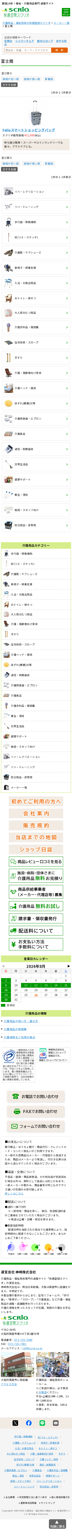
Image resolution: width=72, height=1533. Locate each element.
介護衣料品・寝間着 (57, 1470)
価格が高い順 (32, 79)
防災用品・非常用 (49, 1486)
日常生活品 (35, 1475)
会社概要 (10, 1497)
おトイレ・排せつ (48, 1448)
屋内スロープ (45, 41)
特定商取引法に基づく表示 (33, 1497)
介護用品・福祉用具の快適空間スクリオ (26, 23)
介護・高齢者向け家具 (41, 1453)
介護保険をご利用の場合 (19, 1037)
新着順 (49, 79)
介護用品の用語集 (15, 1029)
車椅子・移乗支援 (50, 1442)
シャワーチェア (24, 41)
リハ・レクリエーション (49, 1481)
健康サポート (53, 1475)
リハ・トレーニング (24, 1486)
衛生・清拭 (18, 1475)
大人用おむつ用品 (16, 1453)
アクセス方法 (9, 1384)
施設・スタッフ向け (20, 1481)
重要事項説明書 (28, 1502)
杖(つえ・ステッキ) (48, 1437)
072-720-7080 (23, 1340)
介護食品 (37, 1470)
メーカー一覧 (62, 23)
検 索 (59, 50)
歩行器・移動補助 (23, 1436)
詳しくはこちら (14, 1193)
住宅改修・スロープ (24, 1459)
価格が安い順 (11, 79)
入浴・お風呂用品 (24, 1448)
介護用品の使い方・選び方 (21, 1021)
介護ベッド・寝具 (49, 1459)
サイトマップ (48, 1502)
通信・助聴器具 (48, 1464)
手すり (62, 1453)
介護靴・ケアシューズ (24, 1442)
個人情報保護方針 (60, 1497)
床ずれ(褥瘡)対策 (25, 1464)
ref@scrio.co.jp (32, 1348)
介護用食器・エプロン (15, 1470)
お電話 (43, 1392)
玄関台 (8, 41)
